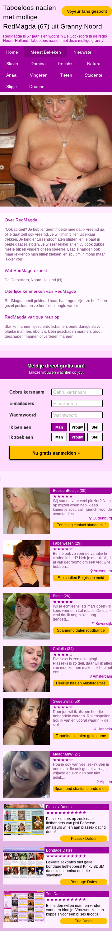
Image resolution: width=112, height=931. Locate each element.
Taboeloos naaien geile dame (81, 736)
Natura (93, 63)
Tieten (66, 75)
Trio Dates (83, 921)
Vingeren (39, 75)
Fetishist (66, 63)
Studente (93, 75)
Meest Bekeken (45, 52)
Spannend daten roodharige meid (81, 631)
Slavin (12, 63)
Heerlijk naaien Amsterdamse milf (81, 683)
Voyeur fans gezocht (87, 11)
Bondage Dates (84, 882)
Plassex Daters (83, 838)
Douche (36, 86)
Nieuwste (82, 52)
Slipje (11, 86)
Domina (38, 63)
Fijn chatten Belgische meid (81, 578)
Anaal (11, 75)
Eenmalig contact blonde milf (81, 525)
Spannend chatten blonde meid (81, 788)
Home (12, 52)
